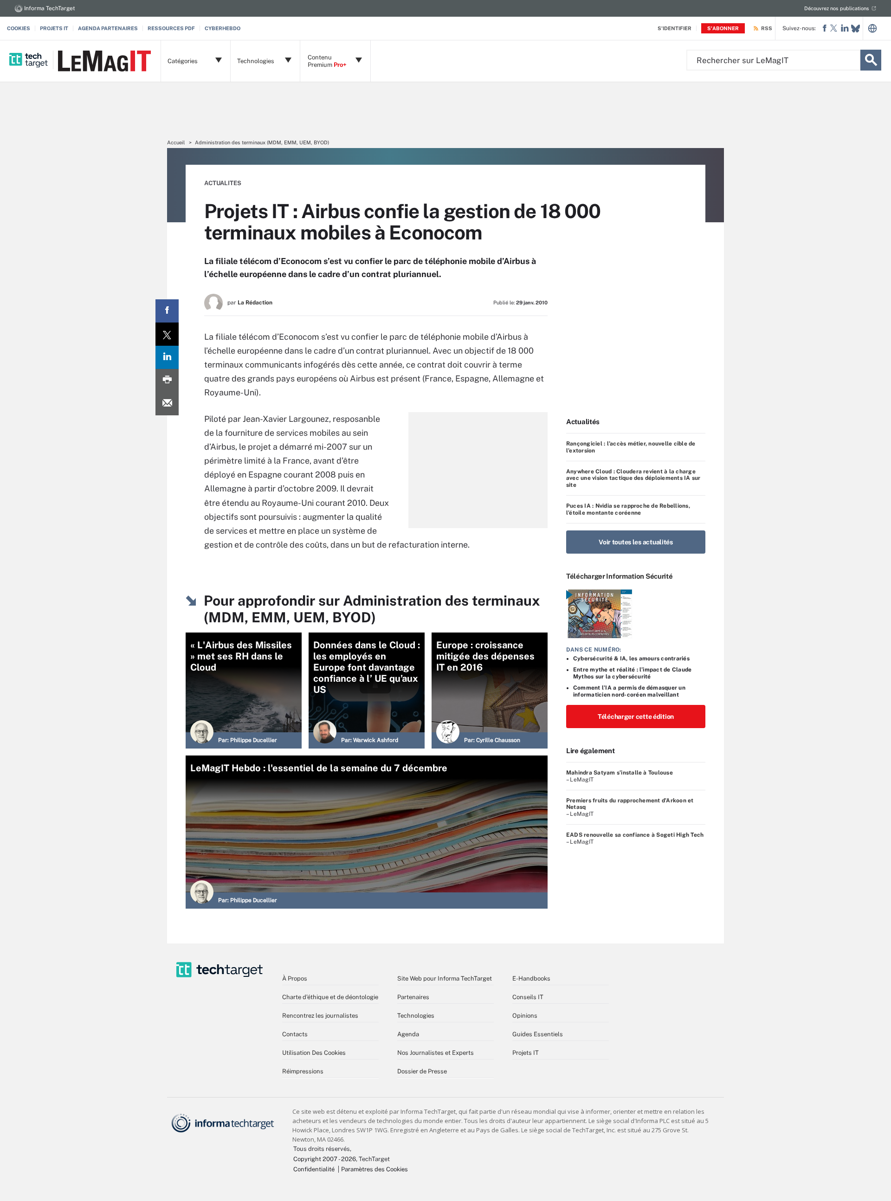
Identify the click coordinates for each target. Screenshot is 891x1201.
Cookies (18, 28)
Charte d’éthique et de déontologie (330, 997)
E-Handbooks (531, 978)
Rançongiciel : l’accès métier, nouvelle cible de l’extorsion (631, 446)
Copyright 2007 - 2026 (324, 1159)
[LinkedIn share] (167, 357)
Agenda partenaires (108, 28)
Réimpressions (302, 1071)
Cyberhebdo (222, 28)
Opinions (524, 1015)
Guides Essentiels (537, 1034)
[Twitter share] (167, 334)
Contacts (295, 1034)
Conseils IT (527, 997)
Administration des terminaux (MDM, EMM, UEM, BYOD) (262, 142)
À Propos (294, 978)
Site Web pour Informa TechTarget (444, 978)
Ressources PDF (171, 28)
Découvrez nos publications (836, 8)
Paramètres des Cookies (374, 1169)
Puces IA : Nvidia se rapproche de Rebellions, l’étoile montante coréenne (628, 509)
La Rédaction (255, 302)
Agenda (408, 1034)
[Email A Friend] (167, 403)
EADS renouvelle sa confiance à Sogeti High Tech (635, 835)
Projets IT (54, 28)
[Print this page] (167, 380)
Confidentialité (314, 1169)
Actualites (222, 183)
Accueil (176, 142)
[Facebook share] (167, 311)
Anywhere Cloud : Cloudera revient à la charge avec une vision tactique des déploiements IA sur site (633, 478)
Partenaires (413, 997)
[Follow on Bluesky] (855, 28)
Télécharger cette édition (636, 716)
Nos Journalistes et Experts (435, 1052)
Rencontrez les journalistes (320, 1015)
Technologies (415, 1015)
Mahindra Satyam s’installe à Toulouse (619, 772)
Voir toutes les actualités (636, 542)
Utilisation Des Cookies (314, 1052)
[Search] (870, 60)
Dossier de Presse (422, 1071)
